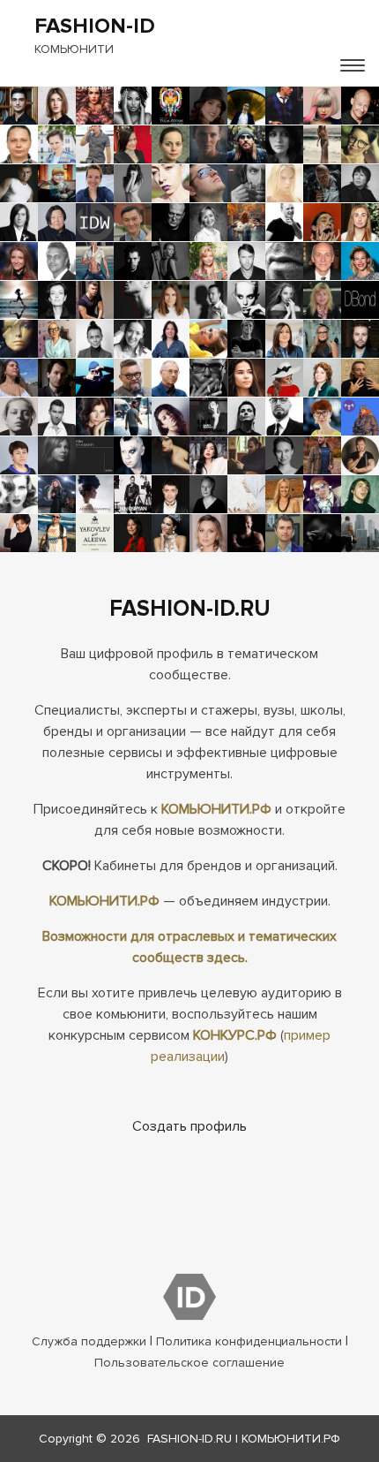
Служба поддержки (89, 1341)
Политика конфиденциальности (249, 1341)
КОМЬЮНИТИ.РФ (216, 809)
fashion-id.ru (189, 1438)
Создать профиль (189, 1126)
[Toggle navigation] (352, 65)
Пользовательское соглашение (189, 1362)
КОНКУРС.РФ (235, 1035)
